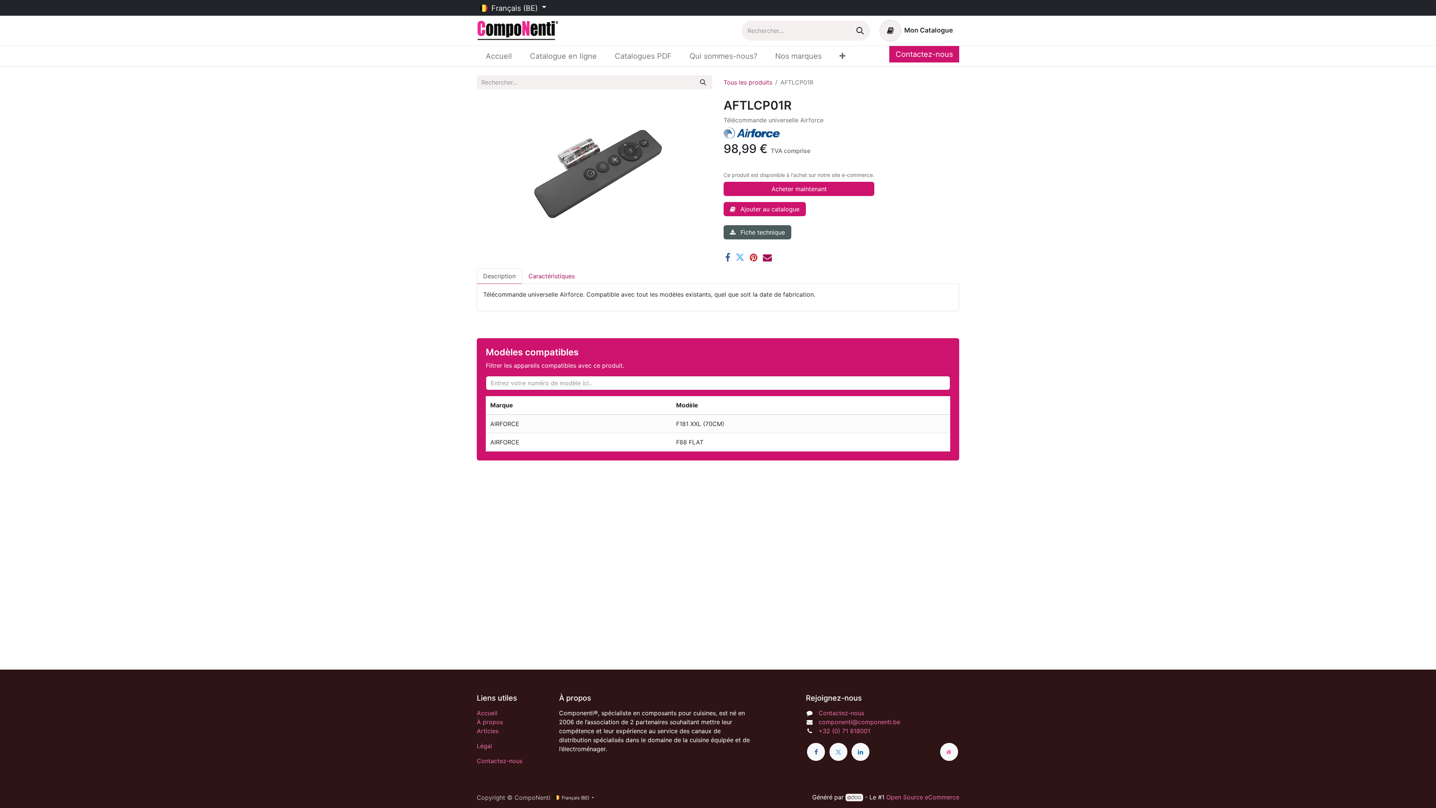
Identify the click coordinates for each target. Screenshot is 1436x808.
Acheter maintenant (799, 189)
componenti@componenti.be (859, 722)
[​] (816, 752)
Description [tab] (499, 276)
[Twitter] (740, 257)
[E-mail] (767, 257)
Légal (484, 746)
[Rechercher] (860, 31)
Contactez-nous (924, 54)
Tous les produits (748, 82)
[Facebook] (727, 257)
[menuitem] (499, 56)
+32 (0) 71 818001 (844, 731)
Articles (487, 731)
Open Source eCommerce (922, 797)
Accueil (487, 713)
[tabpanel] (718, 294)
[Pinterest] (754, 257)
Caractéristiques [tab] (551, 276)
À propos (490, 722)
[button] (765, 209)
